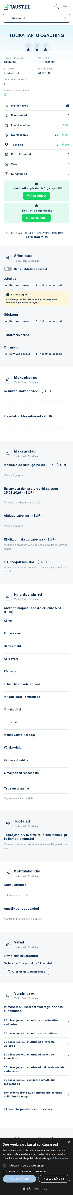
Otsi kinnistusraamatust (28, 971)
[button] (36, 1189)
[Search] (57, 7)
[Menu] (65, 7)
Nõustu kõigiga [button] (20, 1178)
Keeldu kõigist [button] (54, 1178)
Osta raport (36, 218)
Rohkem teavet (60, 1158)
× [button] (68, 1142)
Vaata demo (36, 195)
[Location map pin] (5, 95)
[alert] (36, 1166)
